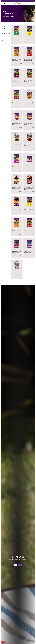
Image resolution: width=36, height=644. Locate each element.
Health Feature (4, 33)
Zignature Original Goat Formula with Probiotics (15, 81)
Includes (3, 35)
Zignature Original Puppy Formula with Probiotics (28, 252)
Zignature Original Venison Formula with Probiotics (16, 102)
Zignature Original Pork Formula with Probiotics (28, 81)
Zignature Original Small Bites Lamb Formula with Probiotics (29, 231)
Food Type (3, 26)
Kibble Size (3, 38)
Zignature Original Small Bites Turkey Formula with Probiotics (29, 209)
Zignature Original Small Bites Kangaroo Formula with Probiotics (16, 231)
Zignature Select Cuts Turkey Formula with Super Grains (16, 188)
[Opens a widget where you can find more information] (3, 642)
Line (2, 40)
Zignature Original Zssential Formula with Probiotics (16, 167)
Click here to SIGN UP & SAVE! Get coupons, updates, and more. (18, 1)
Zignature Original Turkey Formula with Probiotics (28, 38)
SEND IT (20, 564)
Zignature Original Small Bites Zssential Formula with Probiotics (16, 252)
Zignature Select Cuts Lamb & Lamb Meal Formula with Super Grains (29, 188)
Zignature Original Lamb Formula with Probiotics (28, 60)
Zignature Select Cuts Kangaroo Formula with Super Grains (16, 209)
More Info (20, 42)
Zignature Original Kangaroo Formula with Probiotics (16, 60)
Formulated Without (5, 28)
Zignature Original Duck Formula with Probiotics (15, 38)
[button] (17, 34)
